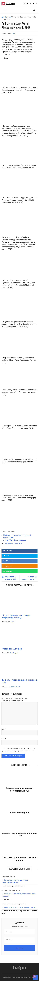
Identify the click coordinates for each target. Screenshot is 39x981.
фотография (18, 543)
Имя (3, 729)
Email (4, 739)
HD (6, 543)
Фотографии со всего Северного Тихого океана (20, 907)
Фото (9, 17)
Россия (18, 686)
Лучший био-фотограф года (14, 540)
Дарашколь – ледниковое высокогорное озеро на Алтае (19, 834)
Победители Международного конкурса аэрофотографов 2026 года (19, 789)
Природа (12, 686)
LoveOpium (8, 3)
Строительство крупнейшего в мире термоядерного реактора (19, 858)
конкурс (10, 543)
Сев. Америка (14, 653)
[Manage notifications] (34, 976)
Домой (4, 17)
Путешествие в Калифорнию (19, 812)
